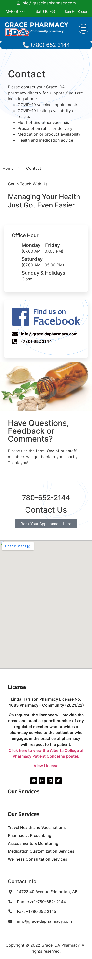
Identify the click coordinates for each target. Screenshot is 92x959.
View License (46, 765)
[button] (83, 29)
